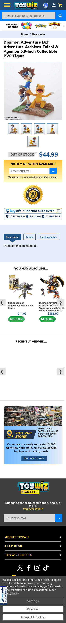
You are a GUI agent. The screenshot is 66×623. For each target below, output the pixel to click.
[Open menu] (7, 5)
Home (24, 34)
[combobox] (28, 15)
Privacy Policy (11, 593)
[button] (3, 595)
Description (12, 237)
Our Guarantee (48, 237)
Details (29, 237)
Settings (33, 601)
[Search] (60, 15)
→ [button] (53, 171)
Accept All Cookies (33, 617)
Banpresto (38, 34)
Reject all (33, 609)
